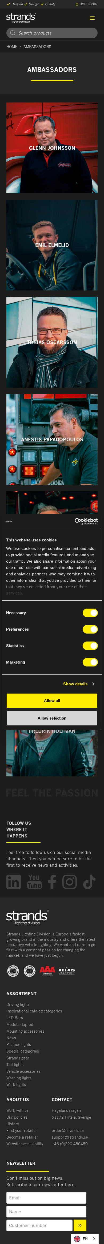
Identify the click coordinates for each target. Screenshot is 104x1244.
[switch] (90, 629)
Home (11, 46)
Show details (75, 684)
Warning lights (18, 1078)
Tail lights (14, 1064)
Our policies (16, 1117)
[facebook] (52, 882)
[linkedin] (13, 882)
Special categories (22, 1051)
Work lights (16, 1084)
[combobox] (85, 1239)
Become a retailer (22, 1137)
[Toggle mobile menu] (92, 18)
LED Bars (14, 1017)
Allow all (52, 700)
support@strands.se (70, 1137)
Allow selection (52, 718)
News (11, 1038)
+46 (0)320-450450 (70, 1144)
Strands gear (17, 1058)
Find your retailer (21, 1130)
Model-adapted (19, 1024)
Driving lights (18, 1004)
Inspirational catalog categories (34, 1011)
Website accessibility (24, 1144)
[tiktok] (89, 882)
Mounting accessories (25, 1031)
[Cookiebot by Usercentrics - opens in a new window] (75, 521)
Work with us (17, 1110)
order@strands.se (68, 1130)
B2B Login (89, 4)
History (12, 1124)
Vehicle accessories (23, 1071)
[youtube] (34, 882)
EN (85, 1239)
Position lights (18, 1044)
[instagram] (69, 882)
